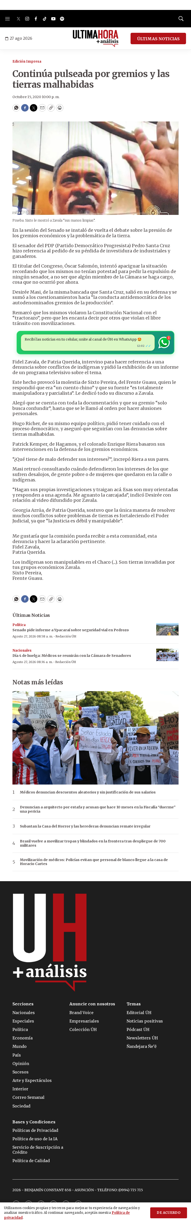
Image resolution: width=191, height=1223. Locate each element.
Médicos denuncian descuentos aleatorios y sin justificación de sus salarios (88, 792)
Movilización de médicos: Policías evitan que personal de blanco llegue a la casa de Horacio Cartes (94, 862)
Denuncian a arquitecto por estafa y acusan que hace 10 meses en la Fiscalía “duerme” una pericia (98, 809)
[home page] (95, 38)
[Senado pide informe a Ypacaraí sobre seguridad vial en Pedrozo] (167, 629)
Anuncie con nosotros (92, 1004)
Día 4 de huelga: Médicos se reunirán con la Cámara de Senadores (71, 655)
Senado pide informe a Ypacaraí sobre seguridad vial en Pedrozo (70, 630)
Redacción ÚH (65, 636)
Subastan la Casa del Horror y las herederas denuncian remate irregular (85, 826)
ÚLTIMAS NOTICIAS (158, 38)
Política (19, 625)
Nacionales (22, 650)
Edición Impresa (26, 61)
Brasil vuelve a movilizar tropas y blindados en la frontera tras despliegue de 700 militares (93, 843)
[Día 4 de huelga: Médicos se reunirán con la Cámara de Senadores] (167, 655)
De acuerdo (169, 1213)
